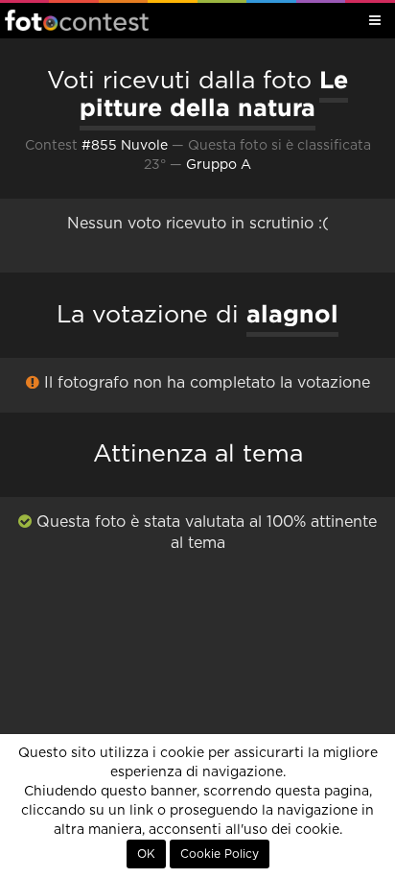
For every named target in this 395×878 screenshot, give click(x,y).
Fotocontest (77, 20)
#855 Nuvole (124, 146)
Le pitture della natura (214, 93)
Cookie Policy (219, 854)
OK (146, 854)
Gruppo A (218, 165)
